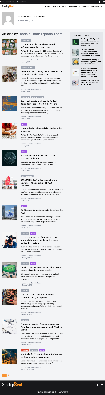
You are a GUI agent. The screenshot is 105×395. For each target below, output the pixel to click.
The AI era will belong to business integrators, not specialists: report (91, 62)
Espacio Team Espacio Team (31, 60)
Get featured (21, 2)
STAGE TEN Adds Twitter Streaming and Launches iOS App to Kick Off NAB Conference (39, 183)
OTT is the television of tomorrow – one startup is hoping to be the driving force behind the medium (39, 240)
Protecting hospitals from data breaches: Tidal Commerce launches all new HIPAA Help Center (41, 327)
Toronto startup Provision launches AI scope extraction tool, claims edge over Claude (91, 52)
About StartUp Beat (7, 2)
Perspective (74, 6)
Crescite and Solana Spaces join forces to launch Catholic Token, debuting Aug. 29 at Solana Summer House (90, 72)
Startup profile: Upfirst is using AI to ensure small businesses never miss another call (90, 42)
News (47, 6)
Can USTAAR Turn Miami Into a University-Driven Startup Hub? (90, 83)
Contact (95, 6)
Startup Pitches (59, 6)
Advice (85, 6)
